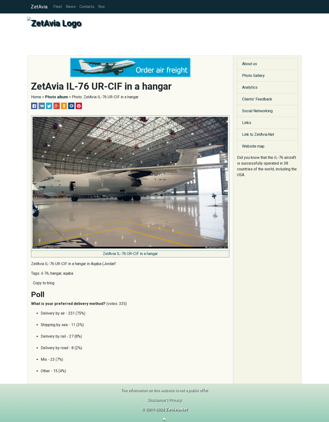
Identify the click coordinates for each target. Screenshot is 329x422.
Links (246, 122)
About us (249, 64)
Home (36, 97)
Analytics (249, 87)
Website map (253, 146)
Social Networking (257, 111)
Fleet (57, 6)
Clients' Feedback (257, 99)
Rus (101, 6)
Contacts (86, 6)
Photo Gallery (253, 75)
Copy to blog (43, 283)
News (71, 6)
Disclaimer (157, 399)
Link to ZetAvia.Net (258, 134)
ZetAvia (39, 7)
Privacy (175, 399)
